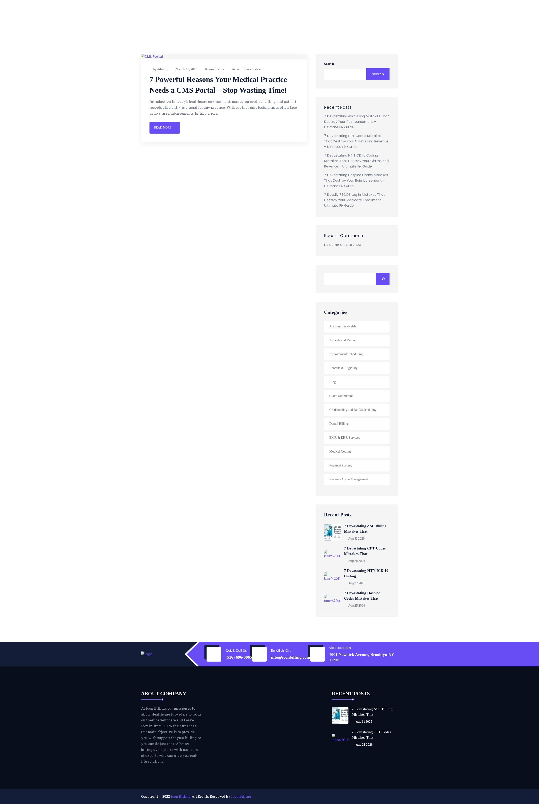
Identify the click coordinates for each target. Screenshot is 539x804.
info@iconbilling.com (290, 657)
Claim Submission (341, 396)
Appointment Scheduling (346, 354)
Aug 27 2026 (356, 583)
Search (329, 64)
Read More (162, 127)
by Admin (160, 69)
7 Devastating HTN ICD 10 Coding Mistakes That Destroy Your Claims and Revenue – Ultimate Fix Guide (356, 161)
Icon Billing (181, 796)
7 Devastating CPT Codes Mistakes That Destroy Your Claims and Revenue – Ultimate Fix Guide (356, 141)
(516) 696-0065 (238, 657)
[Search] (383, 279)
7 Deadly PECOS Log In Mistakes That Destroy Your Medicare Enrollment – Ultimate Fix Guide (354, 200)
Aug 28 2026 (356, 561)
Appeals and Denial (342, 340)
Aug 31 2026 (356, 538)
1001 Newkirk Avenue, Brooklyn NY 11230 (361, 657)
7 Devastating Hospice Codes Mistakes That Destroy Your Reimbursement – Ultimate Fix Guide (356, 180)
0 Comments (214, 69)
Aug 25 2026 (356, 605)
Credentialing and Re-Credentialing (352, 409)
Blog (332, 382)
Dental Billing (338, 423)
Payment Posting (340, 465)
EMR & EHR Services (344, 437)
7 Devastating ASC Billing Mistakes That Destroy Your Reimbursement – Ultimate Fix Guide (356, 122)
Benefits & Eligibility (343, 368)
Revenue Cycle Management (348, 479)
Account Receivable (246, 69)
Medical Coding (340, 451)
